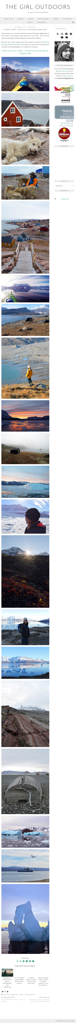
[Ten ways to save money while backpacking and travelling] (7, 973)
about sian (8, 18)
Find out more (67, 76)
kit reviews (67, 18)
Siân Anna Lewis (63, 71)
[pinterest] (71, 33)
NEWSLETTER (41, 22)
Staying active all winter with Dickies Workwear (39, 999)
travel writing (29, 994)
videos (55, 18)
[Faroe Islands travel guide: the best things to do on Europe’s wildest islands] (43, 973)
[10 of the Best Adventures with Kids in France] (19, 973)
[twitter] (57, 33)
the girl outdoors (38, 7)
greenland (14, 994)
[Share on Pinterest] (7, 991)
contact (20, 18)
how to (30, 22)
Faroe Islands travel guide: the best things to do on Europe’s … (43, 981)
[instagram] (62, 33)
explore (6, 994)
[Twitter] (17, 961)
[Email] (33, 961)
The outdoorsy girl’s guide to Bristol (13, 999)
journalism (32, 27)
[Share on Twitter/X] (5, 991)
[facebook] (66, 33)
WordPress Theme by (65, 1021)
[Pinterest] (23, 961)
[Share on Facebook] (2, 991)
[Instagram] (20, 961)
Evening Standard (18, 44)
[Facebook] (30, 961)
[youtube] (62, 37)
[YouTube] (27, 961)
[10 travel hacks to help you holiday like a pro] (31, 973)
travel (30, 18)
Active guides (43, 18)
